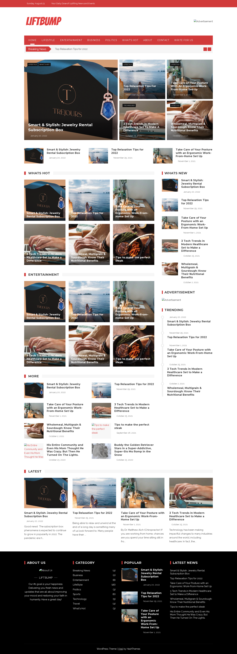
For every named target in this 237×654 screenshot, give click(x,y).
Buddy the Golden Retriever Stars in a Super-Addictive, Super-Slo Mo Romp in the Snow (134, 449)
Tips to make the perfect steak (187, 606)
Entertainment (71, 40)
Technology (129, 105)
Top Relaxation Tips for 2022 (134, 384)
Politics (111, 40)
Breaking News (81, 570)
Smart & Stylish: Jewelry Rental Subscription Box (63, 151)
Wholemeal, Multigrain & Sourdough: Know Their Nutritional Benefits (64, 428)
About (147, 40)
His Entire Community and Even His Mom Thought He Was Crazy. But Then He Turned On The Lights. (65, 449)
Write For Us (183, 40)
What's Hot (44, 64)
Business (93, 40)
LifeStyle (48, 40)
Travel (76, 603)
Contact (163, 40)
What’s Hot (130, 40)
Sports (76, 594)
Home (32, 40)
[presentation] (205, 49)
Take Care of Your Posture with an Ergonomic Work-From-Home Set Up (95, 49)
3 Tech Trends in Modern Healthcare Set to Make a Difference (131, 408)
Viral (120, 649)
